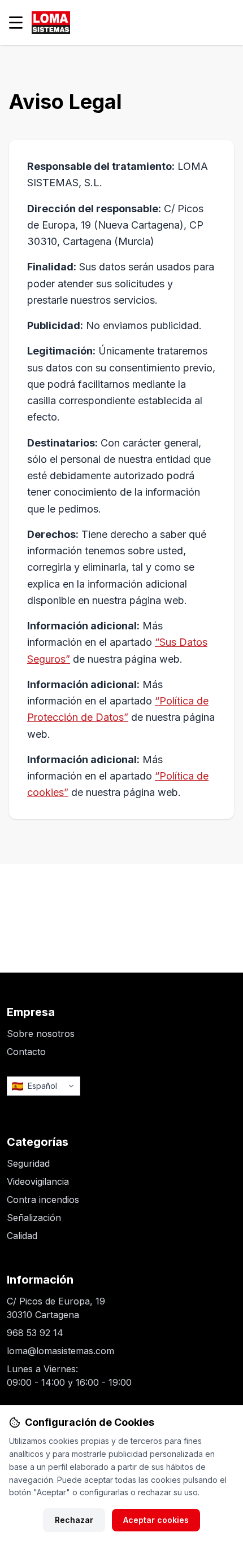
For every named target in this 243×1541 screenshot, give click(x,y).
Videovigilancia (38, 1181)
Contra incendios (43, 1199)
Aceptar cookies (156, 1520)
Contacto (26, 1051)
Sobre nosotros (41, 1033)
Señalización (34, 1217)
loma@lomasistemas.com (60, 1350)
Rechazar (74, 1520)
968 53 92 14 (35, 1332)
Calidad (22, 1235)
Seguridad (28, 1163)
